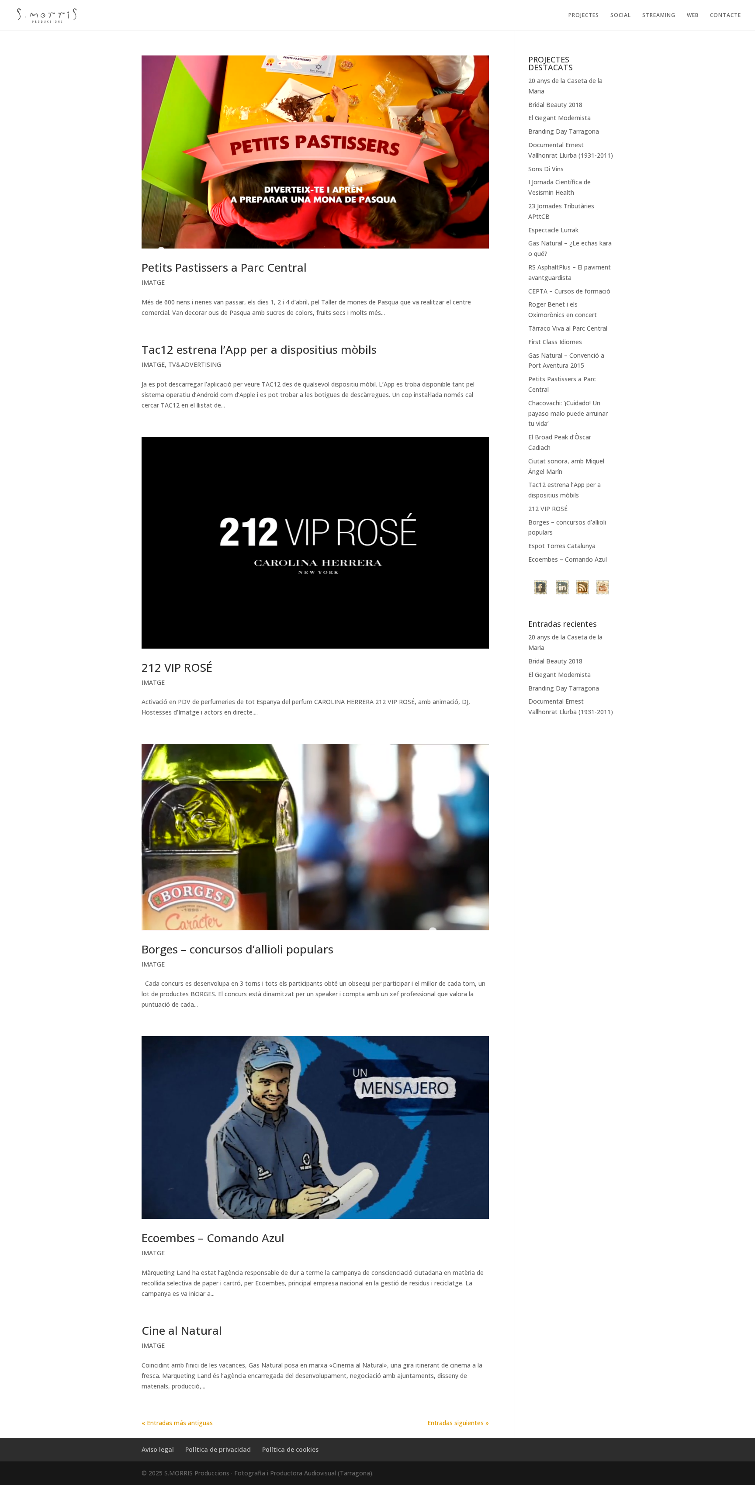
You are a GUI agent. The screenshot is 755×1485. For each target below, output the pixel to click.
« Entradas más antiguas (177, 1423)
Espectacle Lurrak (553, 230)
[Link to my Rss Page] (582, 588)
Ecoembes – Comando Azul (213, 1238)
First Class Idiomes (555, 342)
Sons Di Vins (546, 169)
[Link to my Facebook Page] (541, 588)
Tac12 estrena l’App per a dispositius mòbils (259, 349)
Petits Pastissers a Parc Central (224, 267)
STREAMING (658, 15)
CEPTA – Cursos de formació (569, 291)
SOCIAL (620, 15)
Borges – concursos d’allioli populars (237, 949)
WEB (693, 15)
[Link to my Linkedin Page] (562, 588)
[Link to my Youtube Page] (602, 588)
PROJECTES (583, 15)
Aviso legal (158, 1449)
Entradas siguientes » (458, 1423)
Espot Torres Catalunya (562, 546)
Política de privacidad (218, 1449)
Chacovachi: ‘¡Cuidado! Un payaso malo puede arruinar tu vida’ (568, 413)
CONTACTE (725, 15)
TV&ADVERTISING (194, 364)
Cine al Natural (182, 1330)
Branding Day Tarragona (563, 131)
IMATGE (153, 282)
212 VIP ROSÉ (177, 667)
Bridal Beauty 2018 (555, 104)
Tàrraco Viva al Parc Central (567, 328)
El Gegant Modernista (559, 118)
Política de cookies (290, 1449)
